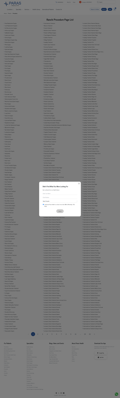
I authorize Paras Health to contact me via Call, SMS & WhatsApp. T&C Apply (59, 205)
